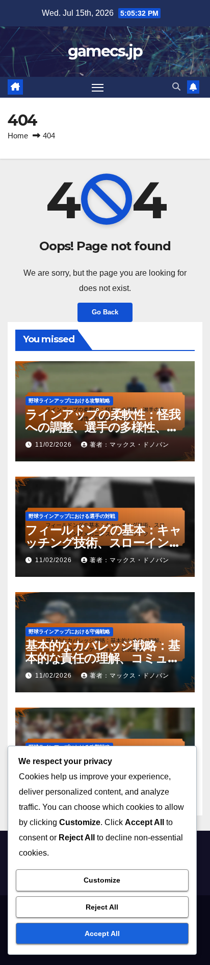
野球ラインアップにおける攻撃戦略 (69, 400)
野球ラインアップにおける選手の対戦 (72, 516)
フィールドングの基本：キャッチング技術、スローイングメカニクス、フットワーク (103, 542)
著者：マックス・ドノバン (129, 444)
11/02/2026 (54, 444)
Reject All (102, 907)
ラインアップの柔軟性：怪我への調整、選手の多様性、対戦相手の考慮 (102, 427)
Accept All (102, 933)
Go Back (105, 312)
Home (18, 135)
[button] (176, 86)
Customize (102, 880)
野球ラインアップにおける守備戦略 (69, 631)
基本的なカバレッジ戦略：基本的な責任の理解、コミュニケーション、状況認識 (102, 658)
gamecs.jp (105, 51)
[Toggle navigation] (98, 87)
